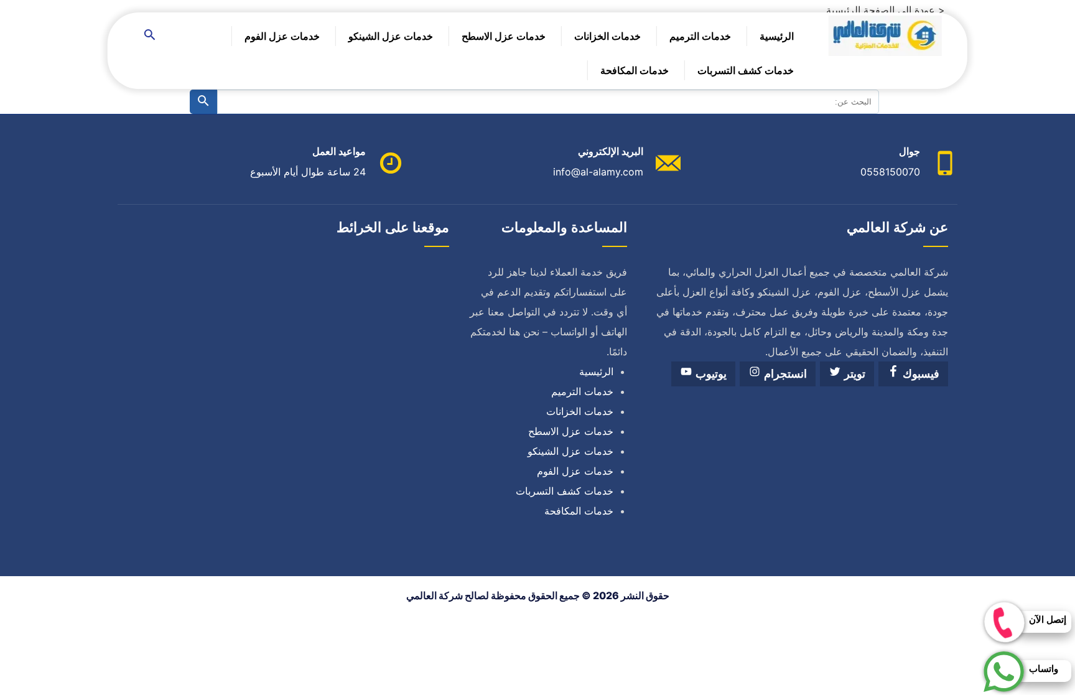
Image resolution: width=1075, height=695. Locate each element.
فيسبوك (919, 374)
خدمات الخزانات (607, 36)
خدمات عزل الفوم (282, 36)
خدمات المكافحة (634, 70)
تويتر (853, 374)
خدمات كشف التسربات (745, 70)
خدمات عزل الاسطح (504, 36)
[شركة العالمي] (885, 39)
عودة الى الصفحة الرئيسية (880, 10)
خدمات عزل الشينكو (390, 36)
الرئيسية (777, 36)
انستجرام (784, 374)
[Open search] (149, 36)
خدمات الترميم (700, 36)
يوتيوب (709, 374)
